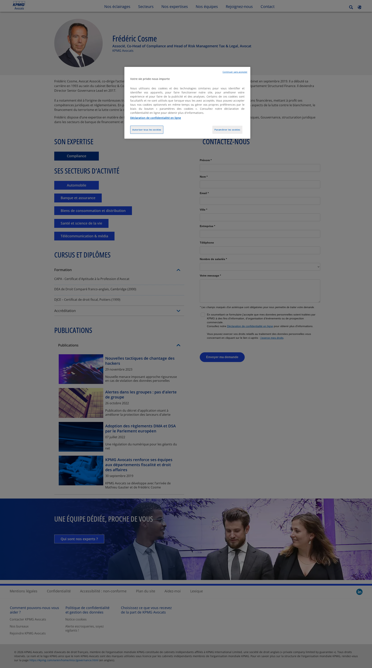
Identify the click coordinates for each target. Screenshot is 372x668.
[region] (187, 103)
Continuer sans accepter (235, 72)
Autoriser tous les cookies (146, 129)
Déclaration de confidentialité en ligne (155, 118)
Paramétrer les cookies (227, 129)
